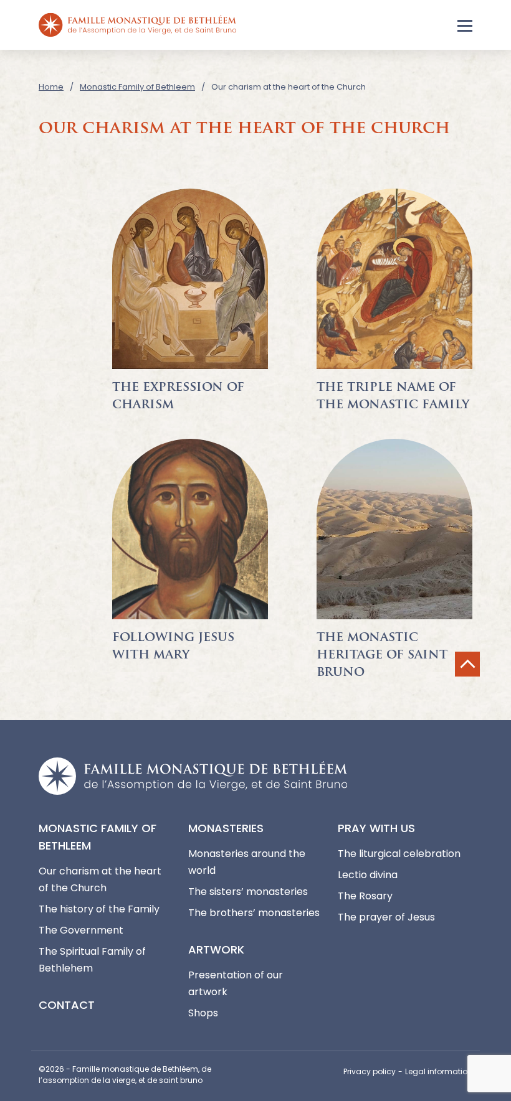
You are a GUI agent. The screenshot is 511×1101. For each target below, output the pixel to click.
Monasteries (226, 828)
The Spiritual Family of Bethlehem (92, 959)
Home (51, 87)
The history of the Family (99, 909)
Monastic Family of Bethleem (137, 87)
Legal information (438, 1071)
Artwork (216, 949)
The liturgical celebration (399, 853)
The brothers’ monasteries (254, 913)
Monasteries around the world (246, 862)
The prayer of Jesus (386, 917)
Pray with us (376, 828)
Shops (203, 1013)
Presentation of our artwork (235, 983)
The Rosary (365, 896)
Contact (67, 1005)
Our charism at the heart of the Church (100, 879)
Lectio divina (368, 875)
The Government (81, 930)
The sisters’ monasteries (248, 891)
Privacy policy (369, 1071)
